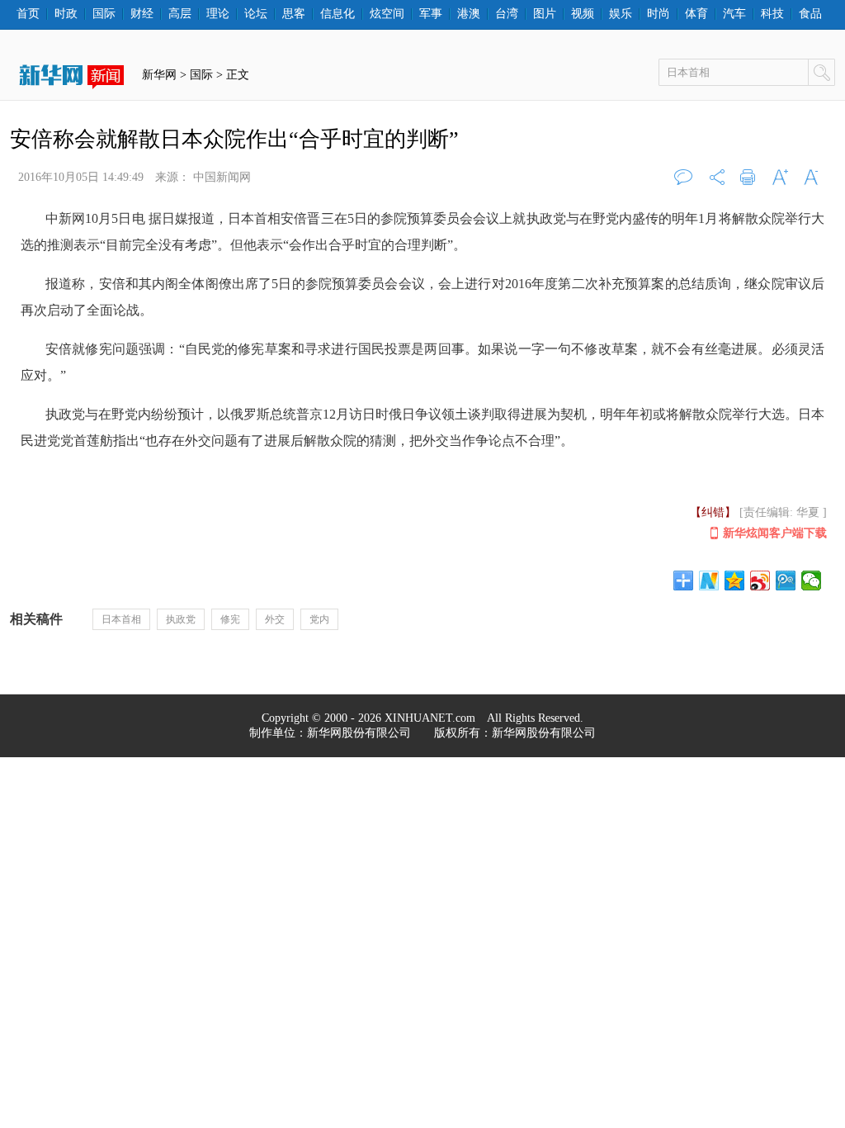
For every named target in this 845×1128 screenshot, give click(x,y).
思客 (293, 14)
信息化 (337, 14)
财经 (141, 14)
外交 (275, 619)
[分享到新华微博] (709, 580)
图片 (544, 14)
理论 (217, 14)
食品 (810, 14)
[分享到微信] (811, 580)
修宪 (230, 619)
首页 (28, 14)
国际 (104, 14)
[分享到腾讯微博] (786, 580)
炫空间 (387, 14)
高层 (179, 14)
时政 (66, 14)
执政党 (181, 619)
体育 (696, 14)
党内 (319, 619)
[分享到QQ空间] (735, 580)
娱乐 (620, 14)
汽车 (734, 14)
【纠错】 (713, 512)
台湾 (506, 14)
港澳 (468, 14)
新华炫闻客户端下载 (775, 533)
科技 (772, 14)
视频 (582, 14)
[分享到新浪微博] (760, 580)
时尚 (658, 14)
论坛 (255, 14)
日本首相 (121, 619)
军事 (430, 14)
